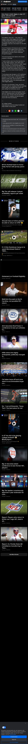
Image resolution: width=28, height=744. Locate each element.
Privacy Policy (13, 734)
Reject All (14, 739)
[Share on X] (6, 111)
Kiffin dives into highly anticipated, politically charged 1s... (13, 355)
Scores (10, 4)
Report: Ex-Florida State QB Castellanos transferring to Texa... (12, 546)
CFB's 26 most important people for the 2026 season (13, 128)
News (14, 4)
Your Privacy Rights (14, 742)
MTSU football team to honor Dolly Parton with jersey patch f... (13, 167)
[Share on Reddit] (9, 111)
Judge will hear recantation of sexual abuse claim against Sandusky (13, 126)
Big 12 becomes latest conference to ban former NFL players (13, 466)
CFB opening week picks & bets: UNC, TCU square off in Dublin (14, 120)
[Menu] (1, 1)
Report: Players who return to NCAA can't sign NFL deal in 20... (13, 519)
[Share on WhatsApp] (15, 111)
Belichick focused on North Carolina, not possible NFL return (12, 301)
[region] (14, 733)
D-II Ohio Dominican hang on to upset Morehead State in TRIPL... (13, 249)
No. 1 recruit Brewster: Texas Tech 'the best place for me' (13, 407)
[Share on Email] (18, 111)
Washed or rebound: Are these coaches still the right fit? (13, 131)
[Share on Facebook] (12, 111)
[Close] (25, 723)
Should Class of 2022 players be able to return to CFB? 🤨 (13, 222)
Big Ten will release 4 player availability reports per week (12, 192)
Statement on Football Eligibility (13, 276)
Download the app (22, 1)
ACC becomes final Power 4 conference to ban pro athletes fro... (13, 328)
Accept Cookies (14, 736)
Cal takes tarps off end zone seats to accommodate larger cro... (13, 381)
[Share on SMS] (21, 111)
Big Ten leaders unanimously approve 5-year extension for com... (13, 492)
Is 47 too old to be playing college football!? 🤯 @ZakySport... (11, 437)
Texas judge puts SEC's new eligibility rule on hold (13, 123)
